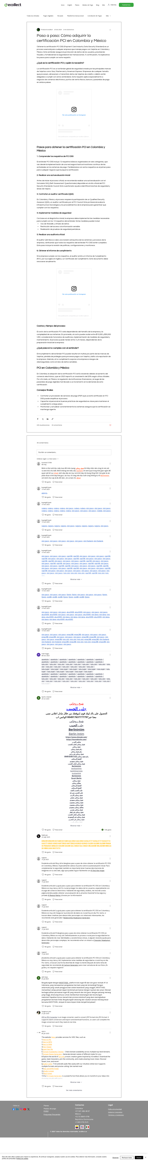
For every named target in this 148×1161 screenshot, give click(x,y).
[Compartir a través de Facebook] (38, 419)
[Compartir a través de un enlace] (52, 419)
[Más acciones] (110, 29)
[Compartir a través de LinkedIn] (48, 419)
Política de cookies (22, 1158)
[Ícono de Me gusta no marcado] (43, 482)
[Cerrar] (145, 1157)
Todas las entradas (33, 16)
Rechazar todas (127, 1158)
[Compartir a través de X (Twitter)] (43, 419)
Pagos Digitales (48, 16)
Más (107, 16)
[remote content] (74, 114)
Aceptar (139, 1158)
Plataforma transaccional (75, 16)
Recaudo (60, 16)
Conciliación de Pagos (95, 16)
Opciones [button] (115, 1158)
